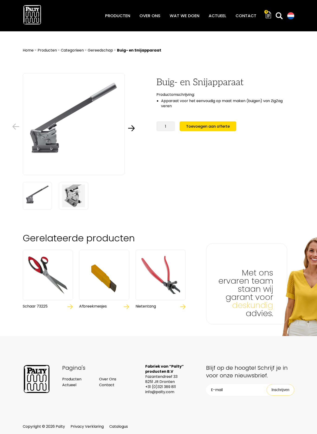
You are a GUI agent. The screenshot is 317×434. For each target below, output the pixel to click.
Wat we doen (184, 16)
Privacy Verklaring (88, 426)
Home (28, 50)
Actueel (217, 16)
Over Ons (107, 379)
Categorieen (72, 50)
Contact (246, 16)
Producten (117, 16)
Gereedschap (100, 50)
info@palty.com (159, 392)
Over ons (149, 16)
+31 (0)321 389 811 (160, 386)
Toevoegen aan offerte (208, 126)
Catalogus (118, 426)
